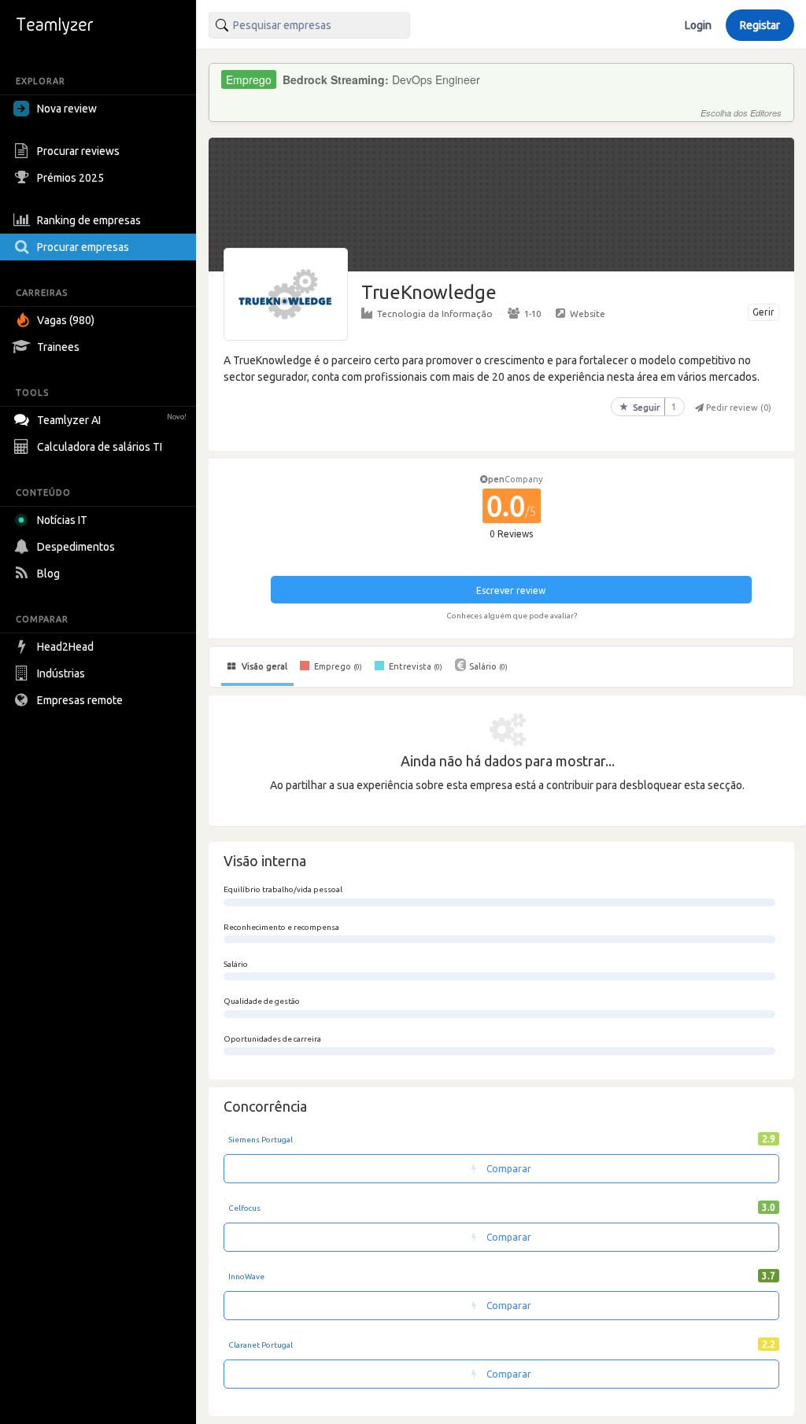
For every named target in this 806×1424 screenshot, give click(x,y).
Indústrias (61, 673)
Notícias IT (62, 520)
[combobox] (309, 25)
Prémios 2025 (70, 178)
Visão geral (263, 666)
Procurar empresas (83, 247)
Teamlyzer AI (112, 420)
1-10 (532, 313)
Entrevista (414, 666)
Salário (488, 666)
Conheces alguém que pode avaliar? (511, 615)
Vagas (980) (65, 320)
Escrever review (510, 590)
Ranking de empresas (89, 220)
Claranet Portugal (260, 1345)
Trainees (58, 347)
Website (587, 313)
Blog (48, 573)
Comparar (507, 1169)
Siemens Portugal (260, 1139)
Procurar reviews (78, 151)
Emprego (337, 666)
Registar (760, 25)
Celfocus (244, 1208)
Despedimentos (76, 546)
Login (698, 25)
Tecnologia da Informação (435, 313)
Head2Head (65, 646)
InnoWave (246, 1276)
